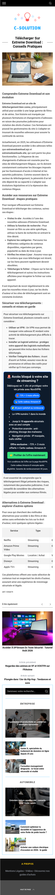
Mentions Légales (14, 871)
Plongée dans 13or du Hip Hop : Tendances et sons (27, 679)
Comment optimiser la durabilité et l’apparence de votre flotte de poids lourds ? (33, 830)
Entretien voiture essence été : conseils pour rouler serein (27, 801)
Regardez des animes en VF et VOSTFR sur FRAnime (27, 666)
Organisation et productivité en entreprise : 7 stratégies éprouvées (27, 723)
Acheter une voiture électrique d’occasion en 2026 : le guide (34, 848)
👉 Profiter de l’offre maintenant (27, 455)
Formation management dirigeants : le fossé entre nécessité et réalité (32, 769)
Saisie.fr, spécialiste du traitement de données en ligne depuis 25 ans (34, 751)
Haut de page (25, 889)
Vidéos (29, 871)
